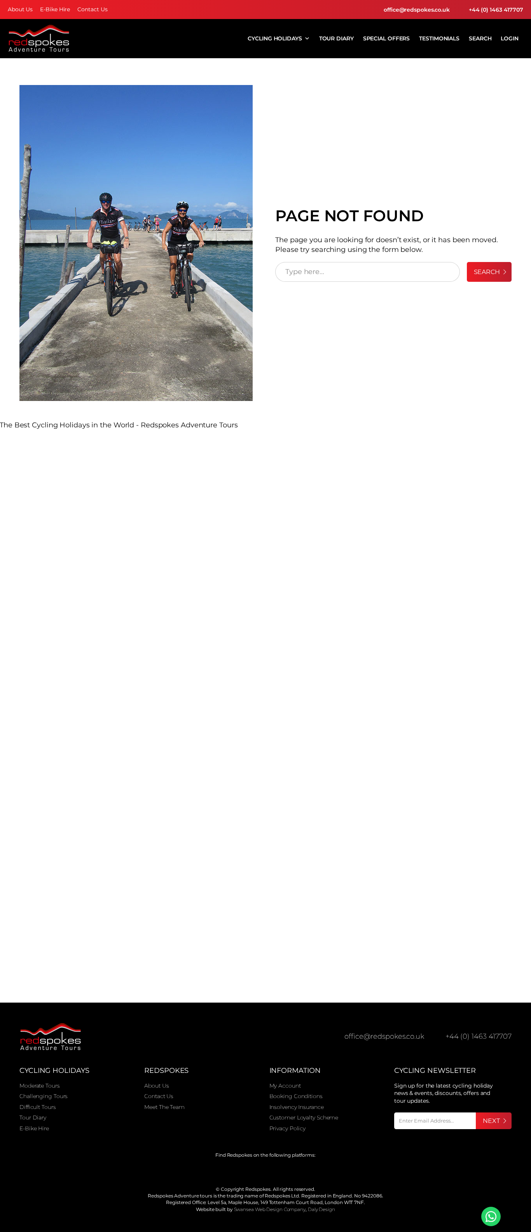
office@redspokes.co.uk (417, 9)
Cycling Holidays (275, 38)
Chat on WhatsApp (491, 1216)
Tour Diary (336, 38)
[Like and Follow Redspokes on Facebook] (243, 1170)
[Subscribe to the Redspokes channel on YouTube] (289, 1170)
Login (510, 38)
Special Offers (386, 38)
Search (480, 38)
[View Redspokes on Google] (229, 1170)
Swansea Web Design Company (270, 1209)
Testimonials (439, 38)
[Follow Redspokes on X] (259, 1170)
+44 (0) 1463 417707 (496, 9)
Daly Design (321, 1209)
